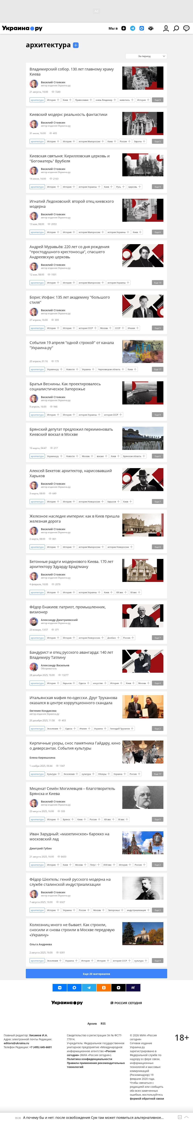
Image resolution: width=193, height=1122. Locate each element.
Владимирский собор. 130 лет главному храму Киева (72, 71)
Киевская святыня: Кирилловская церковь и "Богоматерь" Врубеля (70, 158)
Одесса (82, 683)
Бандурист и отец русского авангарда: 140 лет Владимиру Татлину (71, 655)
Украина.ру (53, 369)
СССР (117, 328)
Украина (86, 369)
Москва (104, 328)
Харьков (111, 501)
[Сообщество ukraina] (74, 987)
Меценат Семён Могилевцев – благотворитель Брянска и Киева (72, 791)
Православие (81, 100)
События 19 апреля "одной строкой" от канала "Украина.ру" (72, 345)
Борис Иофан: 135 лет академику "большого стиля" (70, 300)
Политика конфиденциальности (89, 1059)
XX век (133, 592)
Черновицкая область (109, 369)
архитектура (48, 44)
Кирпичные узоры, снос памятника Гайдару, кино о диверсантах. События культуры (75, 746)
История (51, 100)
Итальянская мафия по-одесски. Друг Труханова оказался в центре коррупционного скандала (73, 700)
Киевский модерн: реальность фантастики (68, 114)
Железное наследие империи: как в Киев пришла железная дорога (74, 519)
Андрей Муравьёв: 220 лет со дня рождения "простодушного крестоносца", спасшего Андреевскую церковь (69, 251)
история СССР (86, 328)
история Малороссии (89, 141)
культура (86, 774)
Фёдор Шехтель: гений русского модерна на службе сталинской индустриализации (70, 882)
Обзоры (102, 774)
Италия (131, 328)
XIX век (119, 592)
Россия (123, 141)
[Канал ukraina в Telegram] (89, 987)
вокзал (100, 456)
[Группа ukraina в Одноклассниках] (104, 987)
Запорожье (114, 910)
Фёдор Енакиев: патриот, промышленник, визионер (68, 609)
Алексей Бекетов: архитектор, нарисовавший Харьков (71, 473)
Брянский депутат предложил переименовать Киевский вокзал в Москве (71, 432)
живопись (125, 100)
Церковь (132, 186)
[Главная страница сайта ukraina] (22, 28)
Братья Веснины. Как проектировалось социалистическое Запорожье (65, 386)
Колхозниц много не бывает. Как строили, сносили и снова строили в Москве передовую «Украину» (72, 929)
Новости (70, 369)
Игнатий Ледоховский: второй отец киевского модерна (72, 204)
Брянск (66, 819)
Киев (65, 100)
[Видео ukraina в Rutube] (133, 987)
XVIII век (107, 864)
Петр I (93, 864)
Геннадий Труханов (120, 728)
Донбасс (111, 637)
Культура (51, 774)
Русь (118, 186)
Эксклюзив (52, 728)
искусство (98, 683)
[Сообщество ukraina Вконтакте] (60, 987)
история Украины (88, 186)
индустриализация (136, 910)
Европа (138, 141)
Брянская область (132, 456)
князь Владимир (104, 100)
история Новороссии (89, 501)
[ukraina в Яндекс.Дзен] (118, 987)
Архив (92, 1024)
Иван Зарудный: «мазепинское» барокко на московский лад (69, 836)
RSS (103, 1024)
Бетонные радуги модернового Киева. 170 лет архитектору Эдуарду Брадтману (71, 564)
